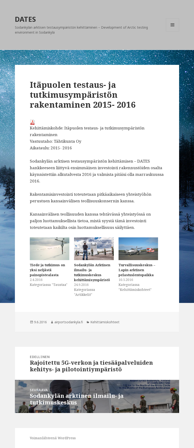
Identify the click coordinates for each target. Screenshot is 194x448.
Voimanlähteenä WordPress (53, 438)
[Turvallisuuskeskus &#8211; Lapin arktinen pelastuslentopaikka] (138, 248)
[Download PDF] (97, 122)
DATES (25, 19)
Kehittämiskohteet (104, 322)
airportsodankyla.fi (68, 322)
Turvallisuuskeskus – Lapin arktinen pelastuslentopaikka (137, 270)
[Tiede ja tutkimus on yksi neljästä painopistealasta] (49, 248)
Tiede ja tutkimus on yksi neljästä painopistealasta (47, 270)
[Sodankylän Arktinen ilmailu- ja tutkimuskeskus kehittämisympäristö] (94, 248)
